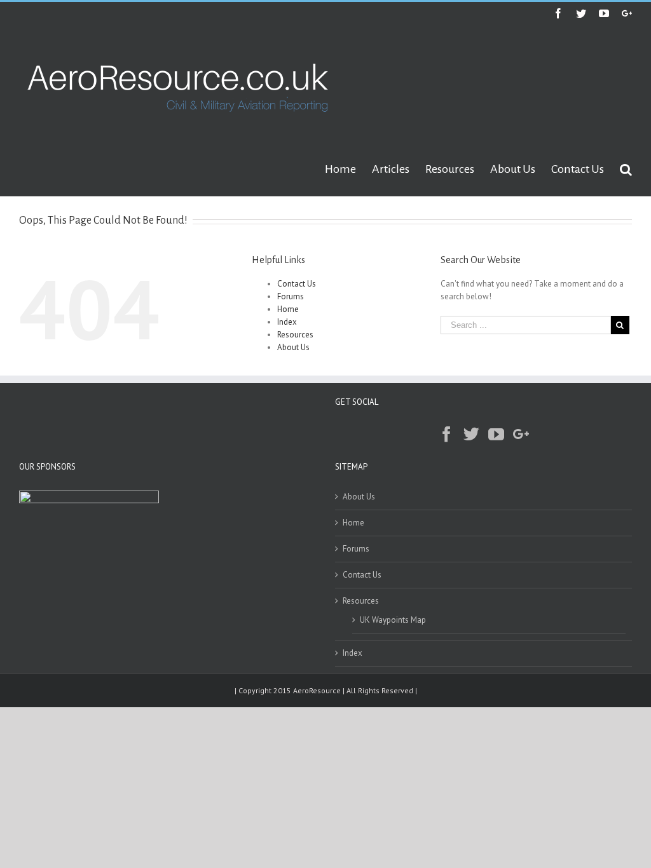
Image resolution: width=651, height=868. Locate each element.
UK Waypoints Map (393, 619)
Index (287, 321)
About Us (293, 347)
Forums (290, 296)
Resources (295, 334)
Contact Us (296, 283)
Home (288, 309)
